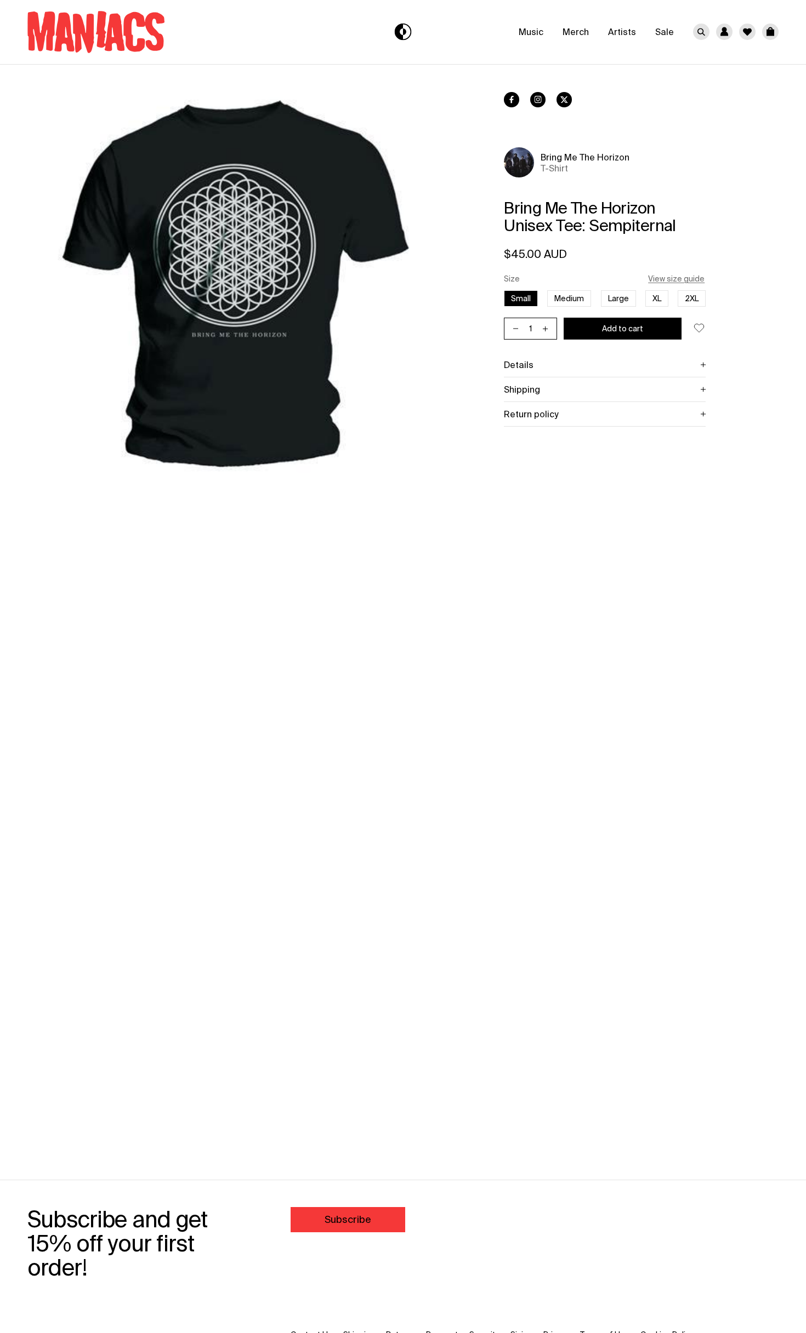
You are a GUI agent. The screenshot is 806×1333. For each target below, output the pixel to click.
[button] (770, 32)
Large (618, 298)
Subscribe (348, 1219)
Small (521, 298)
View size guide (676, 278)
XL (656, 298)
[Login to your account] (724, 32)
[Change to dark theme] (403, 32)
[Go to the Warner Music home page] (150, 32)
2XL (692, 298)
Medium (569, 298)
